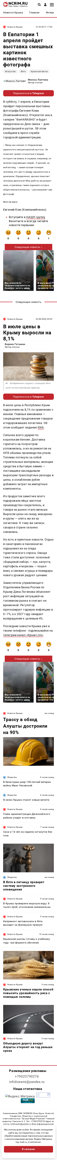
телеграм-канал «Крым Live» (23, 635)
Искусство (10, 71)
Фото (23, 71)
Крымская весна (39, 71)
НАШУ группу (35, 217)
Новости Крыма (15, 27)
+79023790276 (27, 1076)
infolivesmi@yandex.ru (27, 1082)
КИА (41, 427)
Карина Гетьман (15, 344)
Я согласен (28, 1149)
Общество (12, 777)
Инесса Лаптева (38, 79)
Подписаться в (28, 93)
